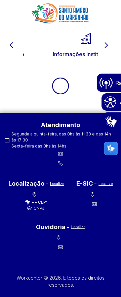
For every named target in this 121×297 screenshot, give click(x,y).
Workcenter (30, 278)
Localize (57, 184)
